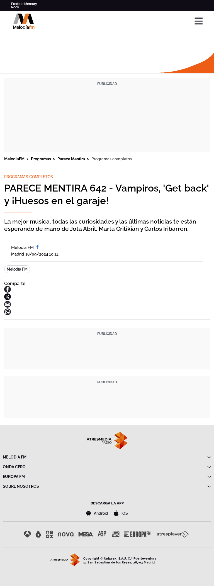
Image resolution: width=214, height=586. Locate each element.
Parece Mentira (71, 159)
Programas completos (111, 159)
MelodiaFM (14, 159)
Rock (15, 7)
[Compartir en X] (7, 298)
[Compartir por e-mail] (7, 306)
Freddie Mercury (24, 4)
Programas (41, 159)
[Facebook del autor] (37, 247)
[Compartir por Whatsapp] (7, 313)
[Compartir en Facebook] (7, 291)
